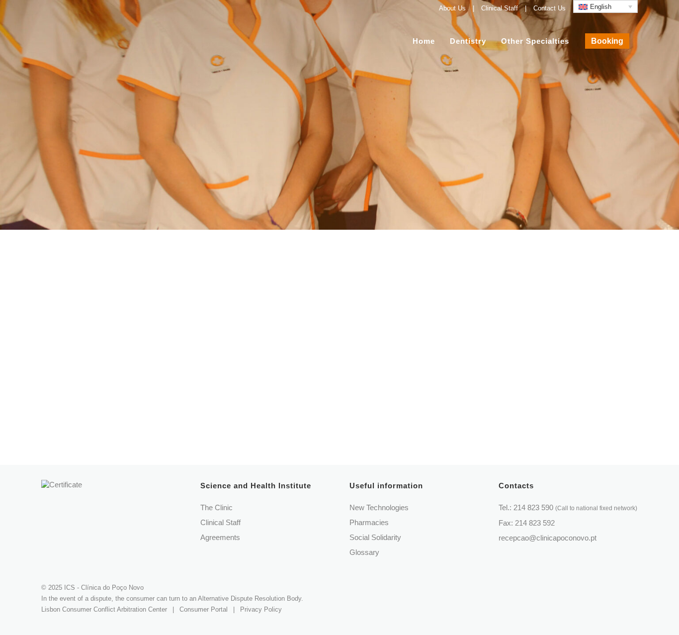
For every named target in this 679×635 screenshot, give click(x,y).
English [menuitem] (600, 6)
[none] (605, 6)
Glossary (364, 552)
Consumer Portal (203, 609)
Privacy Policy (261, 609)
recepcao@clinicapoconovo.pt (547, 538)
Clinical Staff (499, 8)
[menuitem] (605, 6)
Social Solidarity (375, 537)
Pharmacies (369, 522)
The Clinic (216, 507)
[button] (20, 615)
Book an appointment (346, 304)
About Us (452, 8)
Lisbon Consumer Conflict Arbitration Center (104, 609)
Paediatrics (357, 276)
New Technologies (379, 507)
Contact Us (549, 8)
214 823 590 (575, 507)
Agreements (220, 537)
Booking (607, 41)
